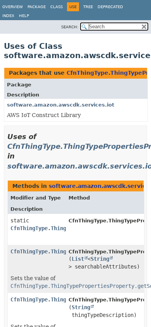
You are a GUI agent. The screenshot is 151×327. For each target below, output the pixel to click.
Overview (12, 7)
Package (36, 7)
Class (56, 7)
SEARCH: (69, 27)
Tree (88, 7)
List (78, 259)
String (100, 259)
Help (24, 16)
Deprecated (110, 7)
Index (8, 16)
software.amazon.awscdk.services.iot (60, 105)
